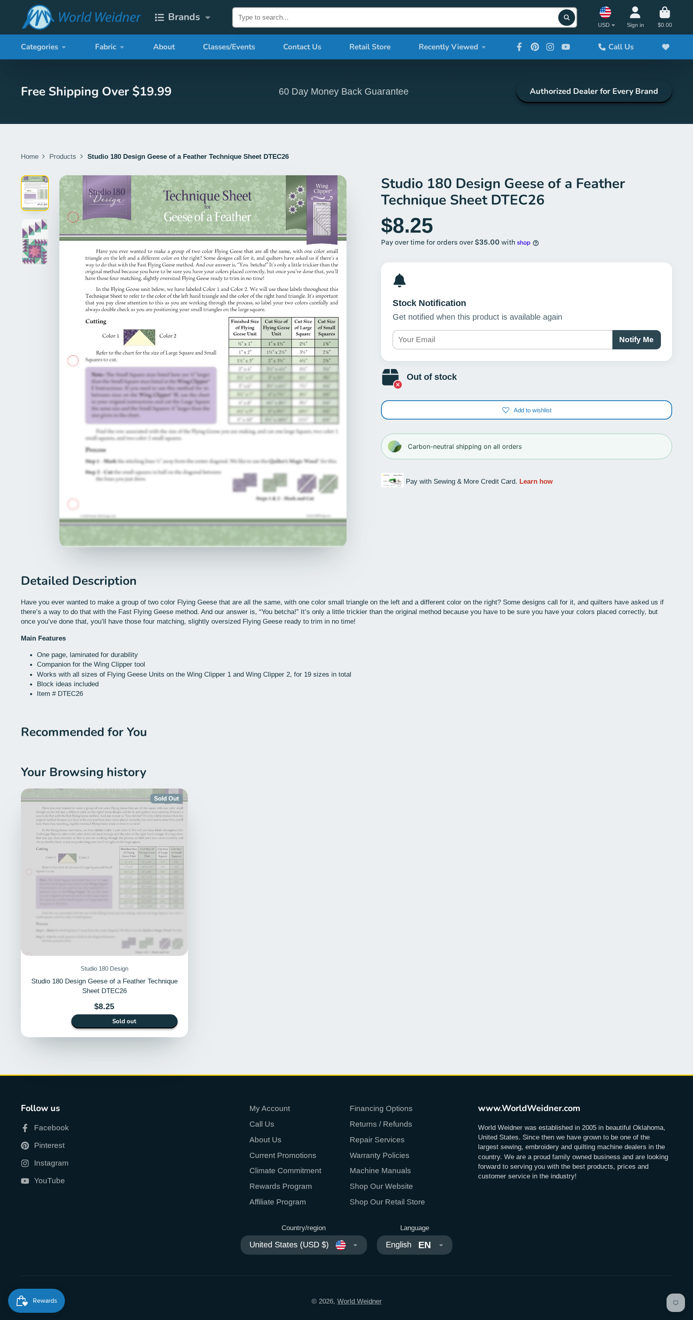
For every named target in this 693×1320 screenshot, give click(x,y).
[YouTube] (565, 47)
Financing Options (381, 1108)
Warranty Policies (379, 1155)
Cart (665, 17)
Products (62, 156)
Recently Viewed (448, 47)
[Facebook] (519, 47)
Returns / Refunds (381, 1124)
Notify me (636, 339)
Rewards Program (280, 1186)
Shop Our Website (381, 1186)
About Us (265, 1139)
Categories (39, 47)
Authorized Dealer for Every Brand (594, 91)
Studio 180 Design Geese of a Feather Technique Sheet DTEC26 (104, 913)
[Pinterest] (535, 47)
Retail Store (370, 47)
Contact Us (302, 47)
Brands (184, 17)
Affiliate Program (277, 1202)
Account (635, 17)
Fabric (105, 47)
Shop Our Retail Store (387, 1202)
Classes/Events (229, 47)
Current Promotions (282, 1155)
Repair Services (377, 1139)
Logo (81, 17)
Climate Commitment (285, 1170)
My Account (269, 1108)
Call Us (621, 47)
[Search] (566, 17)
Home (29, 156)
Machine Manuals (380, 1170)
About (164, 47)
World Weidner (359, 1301)
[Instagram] (550, 47)
